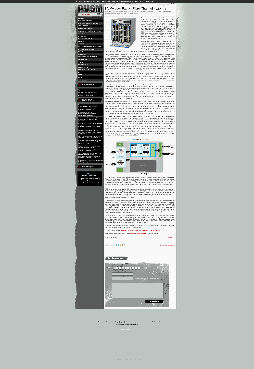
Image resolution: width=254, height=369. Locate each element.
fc (126, 11)
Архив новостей (89, 1)
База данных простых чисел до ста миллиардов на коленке (89, 132)
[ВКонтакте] (116, 245)
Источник (171, 237)
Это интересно (83, 26)
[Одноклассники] (121, 245)
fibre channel (135, 11)
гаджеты (81, 41)
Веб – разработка (147, 1)
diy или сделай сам (85, 39)
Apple (109, 1)
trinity (159, 11)
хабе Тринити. (141, 234)
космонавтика (83, 67)
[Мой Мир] (123, 245)
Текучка (81, 33)
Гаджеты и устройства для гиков (89, 31)
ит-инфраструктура (116, 13)
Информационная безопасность (130, 1)
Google (104, 1)
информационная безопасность (90, 23)
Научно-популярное (85, 28)
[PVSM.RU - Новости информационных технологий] (90, 9)
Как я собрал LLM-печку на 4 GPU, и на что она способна (89, 119)
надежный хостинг (90, 175)
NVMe (147, 11)
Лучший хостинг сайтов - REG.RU (89, 90)
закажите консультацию (151, 230)
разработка (82, 54)
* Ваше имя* (138, 274)
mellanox (142, 11)
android (81, 44)
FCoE (129, 11)
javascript (82, 36)
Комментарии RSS (132, 324)
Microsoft (115, 1)
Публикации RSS (121, 324)
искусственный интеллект (87, 57)
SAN (156, 11)
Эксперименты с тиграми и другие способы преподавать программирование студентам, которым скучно (90, 107)
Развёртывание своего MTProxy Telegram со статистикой (90, 161)
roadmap (151, 11)
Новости (81, 18)
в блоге (132, 234)
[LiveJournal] (125, 245)
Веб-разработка (83, 64)
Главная (80, 1)
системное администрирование (89, 46)
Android (98, 1)
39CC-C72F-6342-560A (85, 95)
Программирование (85, 21)
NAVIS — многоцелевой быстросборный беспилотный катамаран (88, 113)
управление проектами (86, 49)
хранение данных (133, 13)
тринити (125, 13)
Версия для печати (168, 245)
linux (80, 77)
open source (82, 59)
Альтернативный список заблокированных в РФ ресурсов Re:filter (89, 142)
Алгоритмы (82, 80)
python (80, 51)
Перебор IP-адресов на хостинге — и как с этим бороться (90, 136)
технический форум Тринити (130, 230)
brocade (123, 11)
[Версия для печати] (160, 245)
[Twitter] (118, 245)
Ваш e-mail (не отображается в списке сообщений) (147, 278)
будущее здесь (83, 62)
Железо (80, 75)
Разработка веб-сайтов (86, 69)
